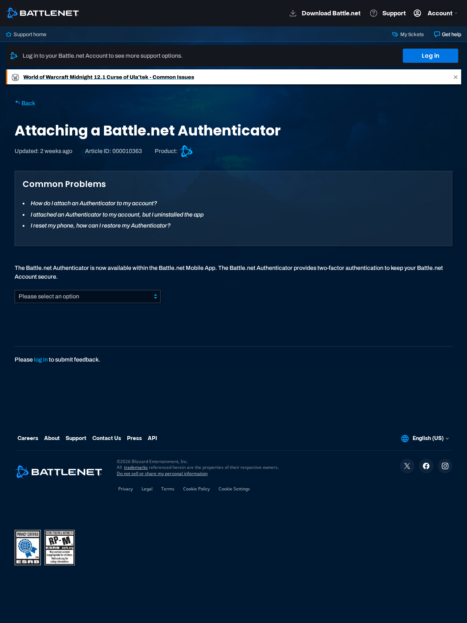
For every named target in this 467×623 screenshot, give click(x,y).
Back (27, 103)
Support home (29, 34)
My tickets (411, 34)
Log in (430, 55)
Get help (451, 34)
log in (41, 359)
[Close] (455, 76)
